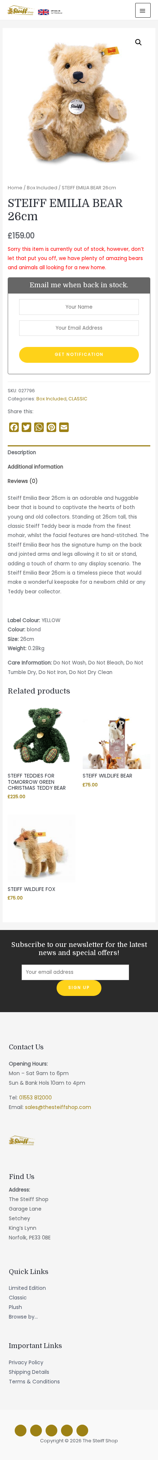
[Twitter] (51, 1430)
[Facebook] (20, 1430)
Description (22, 452)
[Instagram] (36, 1430)
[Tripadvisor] (67, 1430)
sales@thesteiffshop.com (58, 1107)
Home (15, 188)
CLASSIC (77, 399)
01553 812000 (35, 1097)
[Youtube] (82, 1430)
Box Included (42, 188)
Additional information (35, 466)
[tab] (79, 452)
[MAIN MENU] (143, 10)
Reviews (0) (23, 481)
